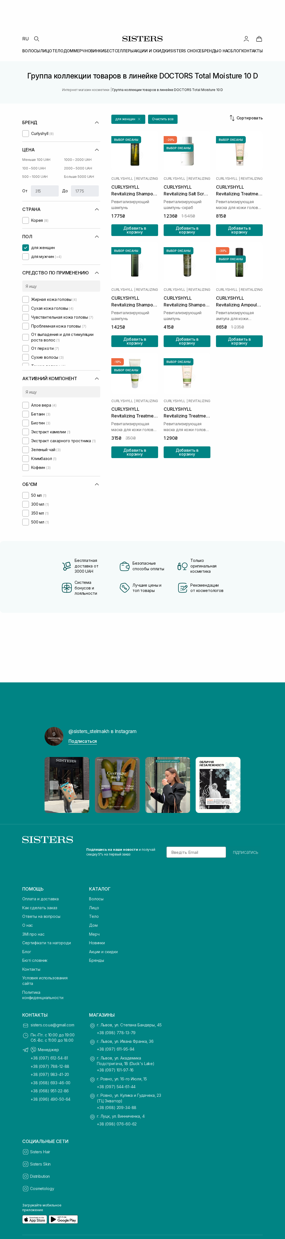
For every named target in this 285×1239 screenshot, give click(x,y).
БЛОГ (235, 50)
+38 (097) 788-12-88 (50, 1066)
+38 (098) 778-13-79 (116, 1032)
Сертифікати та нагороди (46, 942)
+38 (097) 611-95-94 (115, 1049)
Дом (93, 925)
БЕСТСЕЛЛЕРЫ (118, 50)
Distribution (40, 1176)
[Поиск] (36, 38)
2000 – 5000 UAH (78, 168)
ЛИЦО (46, 50)
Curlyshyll (122, 179)
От (25, 190)
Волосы (96, 898)
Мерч (94, 934)
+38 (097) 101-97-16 (115, 1070)
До (65, 190)
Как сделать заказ (39, 907)
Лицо (94, 907)
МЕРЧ (78, 50)
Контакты (31, 969)
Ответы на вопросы (41, 916)
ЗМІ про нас (33, 934)
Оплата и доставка (40, 898)
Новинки (97, 942)
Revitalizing (147, 179)
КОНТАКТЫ (252, 50)
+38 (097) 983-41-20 (50, 1074)
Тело (94, 916)
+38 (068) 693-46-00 (50, 1082)
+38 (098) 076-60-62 (117, 1124)
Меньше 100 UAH (36, 160)
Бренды (96, 960)
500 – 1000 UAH (35, 176)
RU (25, 38)
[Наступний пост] (231, 785)
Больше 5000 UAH (79, 176)
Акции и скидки (103, 951)
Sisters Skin (40, 1164)
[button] (128, 119)
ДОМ (68, 50)
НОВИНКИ (94, 50)
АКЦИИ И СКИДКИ (152, 50)
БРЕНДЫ (210, 50)
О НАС (224, 50)
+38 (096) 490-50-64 (50, 1099)
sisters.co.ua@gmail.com (52, 1024)
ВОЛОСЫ (31, 50)
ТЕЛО (57, 50)
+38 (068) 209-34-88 (116, 1107)
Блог (26, 951)
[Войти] (246, 38)
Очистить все (163, 119)
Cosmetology (42, 1188)
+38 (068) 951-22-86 (50, 1090)
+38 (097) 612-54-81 (49, 1058)
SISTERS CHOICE (186, 50)
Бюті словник (34, 960)
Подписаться (82, 741)
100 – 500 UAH (33, 168)
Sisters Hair (40, 1151)
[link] (259, 38)
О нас (27, 925)
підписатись (245, 852)
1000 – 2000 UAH (78, 160)
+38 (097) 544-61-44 (116, 1086)
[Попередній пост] (54, 785)
